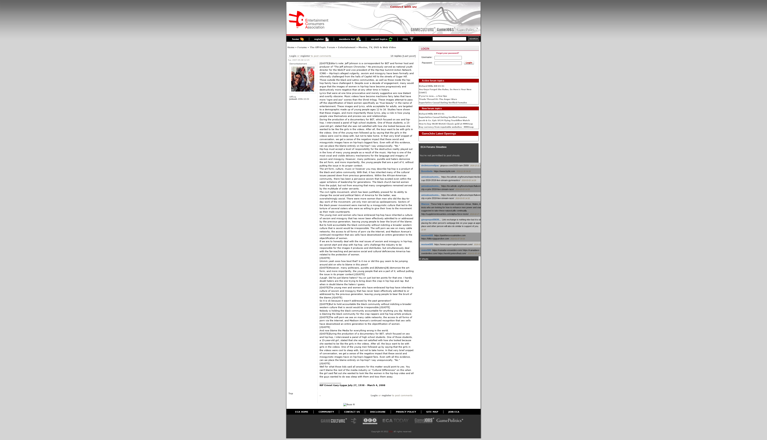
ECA (390, 432)
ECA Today (396, 421)
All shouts (423, 259)
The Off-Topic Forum (322, 47)
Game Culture (333, 421)
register (319, 39)
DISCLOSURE (378, 412)
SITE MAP (432, 412)
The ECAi (370, 421)
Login (292, 56)
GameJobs (445, 30)
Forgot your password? (447, 53)
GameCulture (422, 30)
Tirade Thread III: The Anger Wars (438, 99)
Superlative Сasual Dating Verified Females (443, 103)
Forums (302, 47)
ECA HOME (301, 412)
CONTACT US (352, 412)
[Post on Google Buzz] (349, 404)
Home (290, 47)
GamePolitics (467, 30)
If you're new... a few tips (433, 96)
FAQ (405, 39)
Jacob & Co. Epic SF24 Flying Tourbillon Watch (444, 120)
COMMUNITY (326, 412)
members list (347, 39)
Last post (409, 56)
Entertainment (347, 47)
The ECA (354, 421)
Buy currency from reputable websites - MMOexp (446, 127)
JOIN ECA (453, 412)
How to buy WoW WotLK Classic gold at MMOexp (446, 124)
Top (290, 393)
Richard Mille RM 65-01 (431, 86)
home (295, 39)
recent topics (379, 39)
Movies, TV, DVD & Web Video (377, 47)
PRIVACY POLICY (406, 412)
